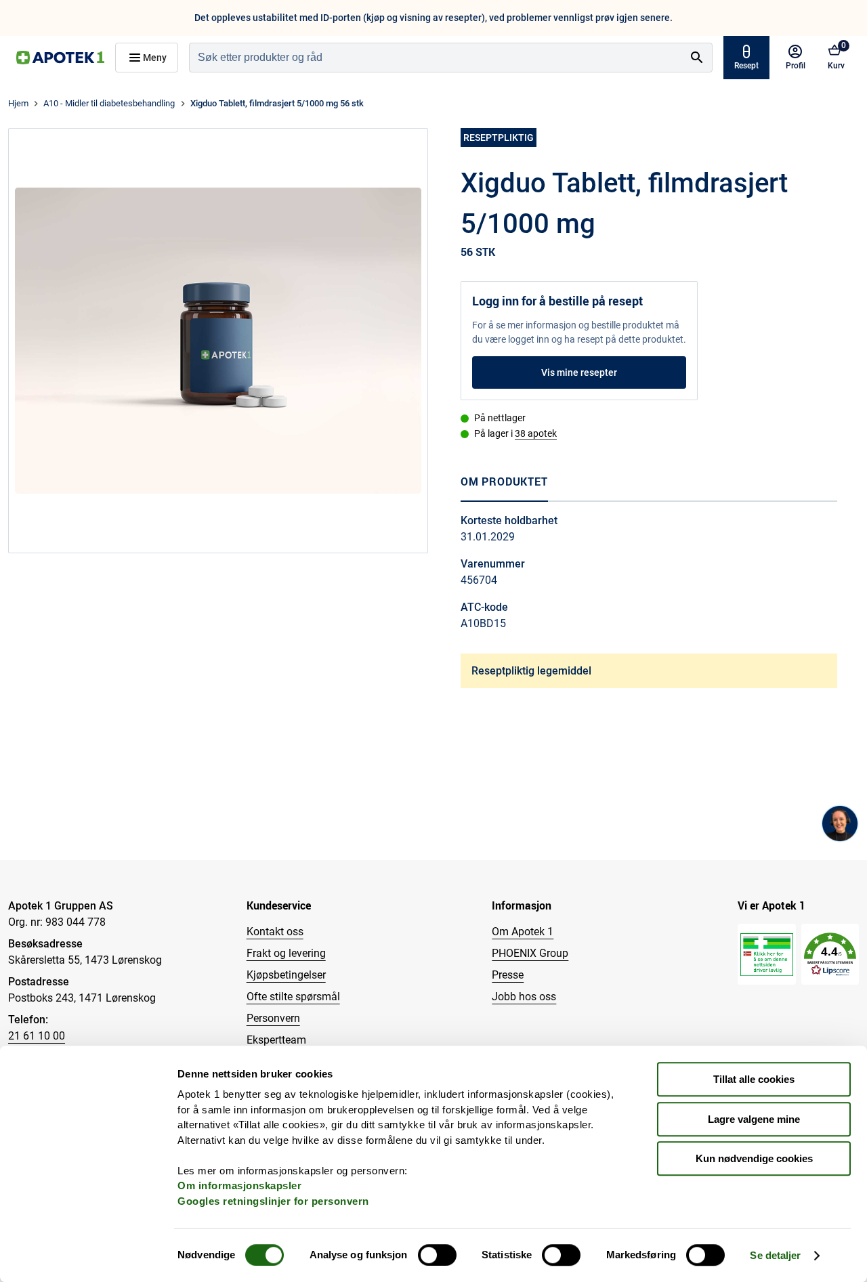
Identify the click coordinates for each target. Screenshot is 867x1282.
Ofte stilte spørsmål (293, 996)
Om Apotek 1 (522, 931)
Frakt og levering (286, 953)
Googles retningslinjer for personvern (273, 1201)
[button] (830, 954)
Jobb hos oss (524, 996)
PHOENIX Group (530, 953)
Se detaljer (775, 1255)
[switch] (437, 1255)
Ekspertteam (276, 1039)
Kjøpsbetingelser (286, 974)
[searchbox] (436, 57)
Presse (508, 974)
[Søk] (697, 57)
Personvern (273, 1018)
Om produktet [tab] (504, 481)
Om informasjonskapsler (239, 1185)
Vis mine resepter (579, 372)
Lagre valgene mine (754, 1119)
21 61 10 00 (36, 1035)
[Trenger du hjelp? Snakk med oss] (840, 823)
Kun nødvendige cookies (754, 1158)
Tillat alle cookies (754, 1079)
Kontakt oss (275, 931)
